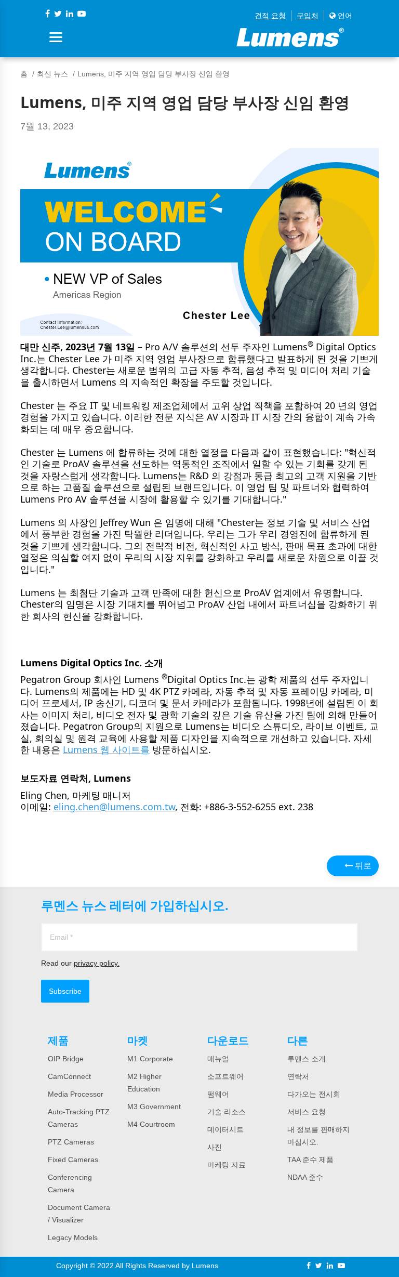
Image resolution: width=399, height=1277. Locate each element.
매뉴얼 (218, 1059)
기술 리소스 (226, 1112)
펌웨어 (218, 1094)
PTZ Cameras (71, 1142)
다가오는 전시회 (313, 1094)
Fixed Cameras (73, 1159)
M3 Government (154, 1106)
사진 (214, 1147)
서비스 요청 (306, 1112)
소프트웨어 (225, 1076)
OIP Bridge (66, 1059)
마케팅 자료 (226, 1165)
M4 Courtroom (151, 1124)
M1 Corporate (150, 1059)
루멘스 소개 (306, 1059)
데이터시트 (225, 1129)
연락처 (298, 1076)
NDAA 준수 (305, 1177)
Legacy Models (73, 1237)
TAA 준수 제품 (310, 1159)
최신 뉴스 (52, 74)
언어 (344, 15)
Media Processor (75, 1094)
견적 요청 (270, 15)
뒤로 (362, 865)
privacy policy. (96, 963)
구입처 (307, 15)
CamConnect (69, 1076)
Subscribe (65, 991)
